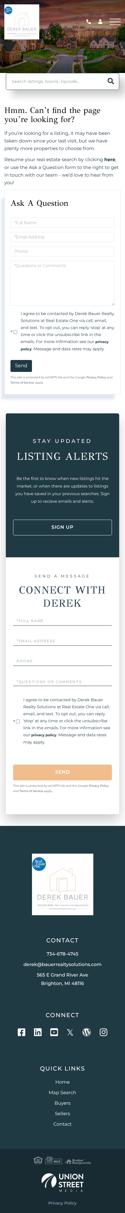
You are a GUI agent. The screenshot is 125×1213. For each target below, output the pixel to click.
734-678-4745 (90, 22)
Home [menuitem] (62, 1082)
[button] (111, 81)
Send (21, 365)
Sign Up (62, 527)
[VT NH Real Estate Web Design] (62, 1182)
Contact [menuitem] (62, 1124)
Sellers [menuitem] (62, 1114)
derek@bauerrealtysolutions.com (63, 964)
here (109, 160)
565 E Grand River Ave (62, 979)
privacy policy (43, 735)
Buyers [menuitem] (62, 1103)
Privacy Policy (96, 377)
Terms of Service (22, 382)
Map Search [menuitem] (62, 1093)
